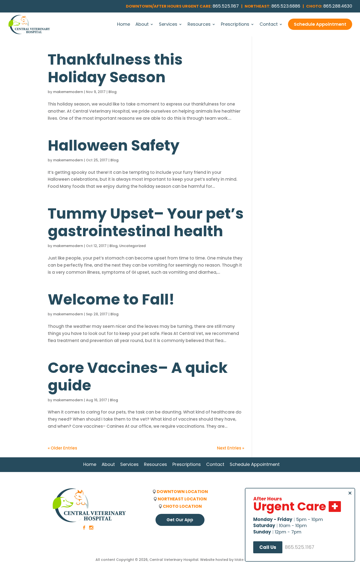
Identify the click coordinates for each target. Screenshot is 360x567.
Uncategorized (132, 245)
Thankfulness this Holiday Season (115, 68)
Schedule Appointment (320, 24)
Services (168, 25)
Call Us (267, 547)
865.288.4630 (337, 6)
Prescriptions (235, 25)
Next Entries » (230, 448)
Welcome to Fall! (111, 299)
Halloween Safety (114, 145)
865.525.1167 (226, 6)
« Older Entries (62, 448)
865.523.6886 (285, 6)
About (142, 25)
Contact (269, 25)
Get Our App (180, 520)
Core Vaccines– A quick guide (138, 376)
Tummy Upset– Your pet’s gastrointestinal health (146, 222)
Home (123, 25)
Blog (112, 91)
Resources (199, 25)
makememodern (68, 91)
